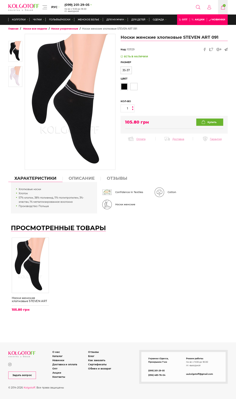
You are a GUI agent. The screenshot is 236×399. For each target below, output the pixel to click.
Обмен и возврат (99, 368)
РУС (54, 7)
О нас (56, 352)
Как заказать (96, 360)
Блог (91, 356)
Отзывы (93, 352)
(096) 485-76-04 (156, 375)
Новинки (218, 19)
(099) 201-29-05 (156, 370)
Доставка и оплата (64, 364)
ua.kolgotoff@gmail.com (199, 374)
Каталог (57, 356)
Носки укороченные (64, 28)
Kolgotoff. (30, 387)
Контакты (58, 376)
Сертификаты (97, 364)
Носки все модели (35, 28)
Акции (200, 19)
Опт (184, 19)
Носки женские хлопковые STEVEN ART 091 (29, 300)
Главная (13, 28)
